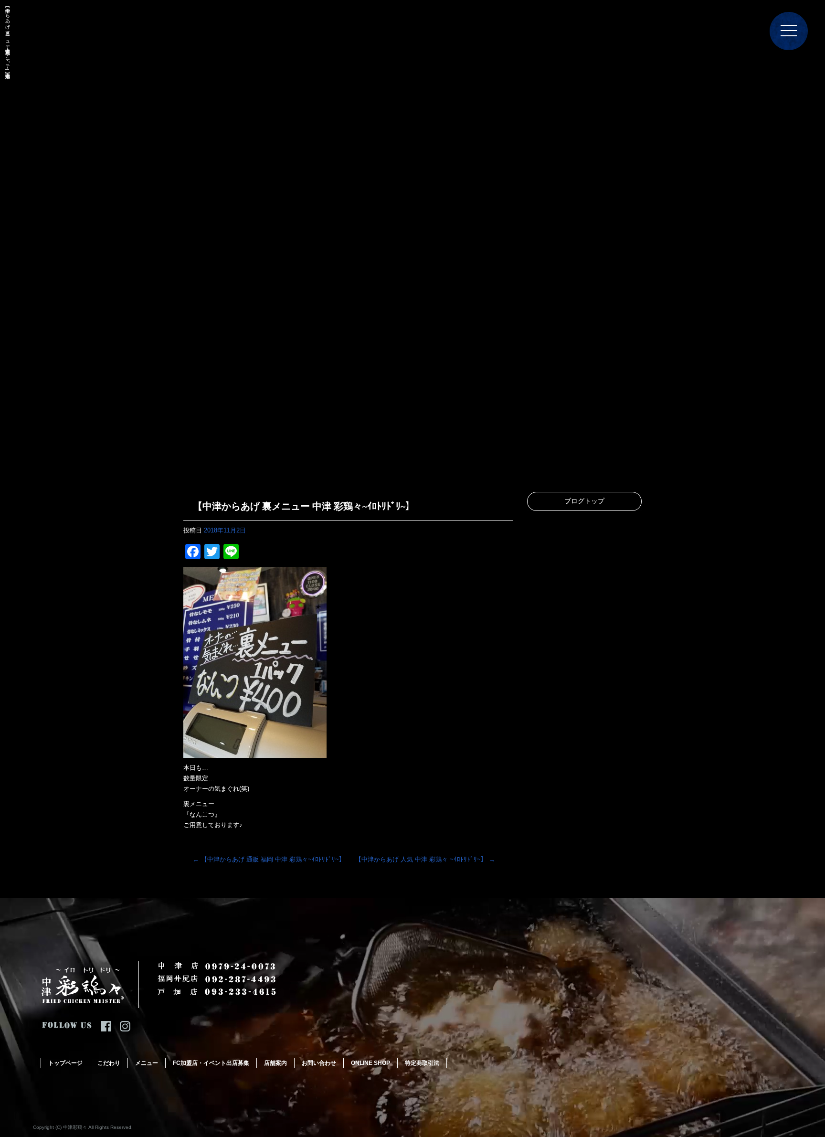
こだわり (108, 1063)
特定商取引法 (422, 1063)
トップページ (65, 1063)
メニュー (146, 1063)
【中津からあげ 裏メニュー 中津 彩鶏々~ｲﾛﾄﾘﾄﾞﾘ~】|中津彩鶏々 (7, 37)
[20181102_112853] (255, 752)
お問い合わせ (319, 1063)
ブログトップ (584, 501)
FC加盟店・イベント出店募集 (211, 1063)
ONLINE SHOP (370, 1063)
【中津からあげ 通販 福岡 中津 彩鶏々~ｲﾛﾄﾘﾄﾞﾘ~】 (269, 859)
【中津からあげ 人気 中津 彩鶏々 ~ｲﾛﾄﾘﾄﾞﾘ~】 (425, 859)
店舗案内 (275, 1063)
